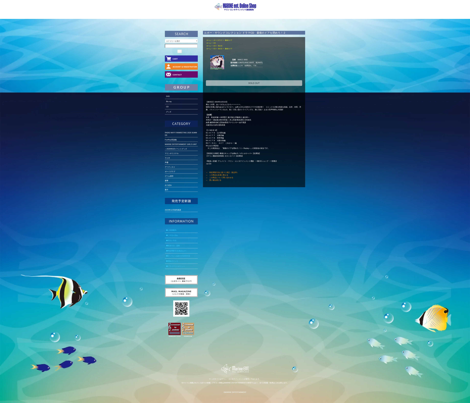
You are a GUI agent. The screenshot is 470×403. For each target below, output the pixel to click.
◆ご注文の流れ (172, 235)
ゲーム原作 (169, 176)
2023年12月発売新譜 (173, 210)
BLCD (220, 46)
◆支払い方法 (171, 240)
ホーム (208, 40)
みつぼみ (168, 185)
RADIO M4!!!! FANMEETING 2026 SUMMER (181, 134)
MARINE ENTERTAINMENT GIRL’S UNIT (181, 144)
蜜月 (166, 190)
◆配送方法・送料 (173, 246)
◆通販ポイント (172, 261)
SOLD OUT (254, 83)
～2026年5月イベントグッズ (176, 149)
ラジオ (167, 158)
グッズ (168, 112)
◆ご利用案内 (171, 230)
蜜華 (166, 181)
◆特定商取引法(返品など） (176, 251)
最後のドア (228, 40)
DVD (168, 96)
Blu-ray (169, 101)
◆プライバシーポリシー (175, 266)
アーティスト (170, 167)
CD (214, 43)
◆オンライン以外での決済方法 (178, 256)
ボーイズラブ (217, 40)
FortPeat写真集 (171, 140)
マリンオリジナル (172, 153)
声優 (166, 162)
